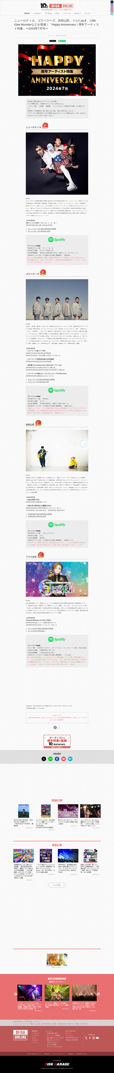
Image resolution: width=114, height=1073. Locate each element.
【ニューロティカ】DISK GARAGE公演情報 (42, 229)
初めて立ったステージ (53, 1040)
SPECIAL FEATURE (71, 1040)
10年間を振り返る (52, 1033)
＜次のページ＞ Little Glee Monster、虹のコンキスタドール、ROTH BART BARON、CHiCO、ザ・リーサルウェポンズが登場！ (57, 718)
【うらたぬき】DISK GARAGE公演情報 (40, 628)
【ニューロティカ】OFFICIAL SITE (39, 231)
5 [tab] (61, 1015)
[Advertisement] (57, 779)
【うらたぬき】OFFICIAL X (36, 631)
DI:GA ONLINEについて (34, 1054)
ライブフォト (69, 1035)
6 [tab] (64, 1015)
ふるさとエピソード (53, 1042)
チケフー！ (68, 1033)
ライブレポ (48, 13)
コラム (57, 13)
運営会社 (47, 1054)
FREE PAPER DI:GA (71, 1037)
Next (98, 994)
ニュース (87, 13)
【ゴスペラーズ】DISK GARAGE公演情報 (41, 379)
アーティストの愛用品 (53, 1035)
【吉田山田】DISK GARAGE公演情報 (40, 514)
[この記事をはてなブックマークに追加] (70, 760)
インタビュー (37, 13)
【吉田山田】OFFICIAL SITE (37, 516)
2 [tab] (53, 1015)
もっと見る (57, 885)
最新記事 (27, 13)
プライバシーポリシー (59, 1054)
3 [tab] (56, 1015)
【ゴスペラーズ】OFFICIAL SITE (38, 382)
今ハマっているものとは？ (55, 1046)
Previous (15, 994)
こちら (42, 708)
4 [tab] (58, 1015)
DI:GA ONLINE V (70, 1031)
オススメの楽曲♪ (52, 1044)
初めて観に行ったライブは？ (55, 1037)
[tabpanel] (29, 998)
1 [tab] (50, 1015)
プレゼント (77, 13)
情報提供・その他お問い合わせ (77, 1054)
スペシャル (67, 13)
